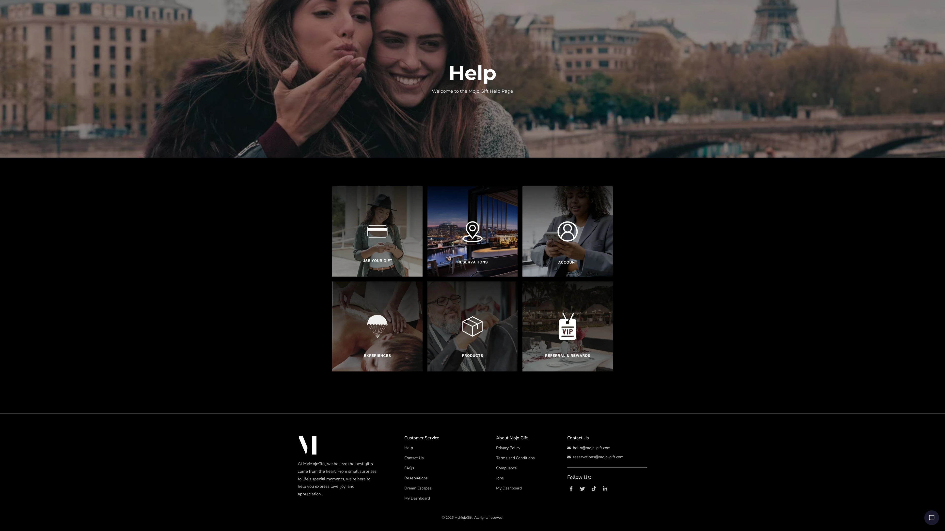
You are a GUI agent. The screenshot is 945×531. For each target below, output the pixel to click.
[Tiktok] (594, 489)
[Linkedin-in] (605, 489)
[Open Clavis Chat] (931, 517)
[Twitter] (582, 489)
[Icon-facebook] (571, 489)
